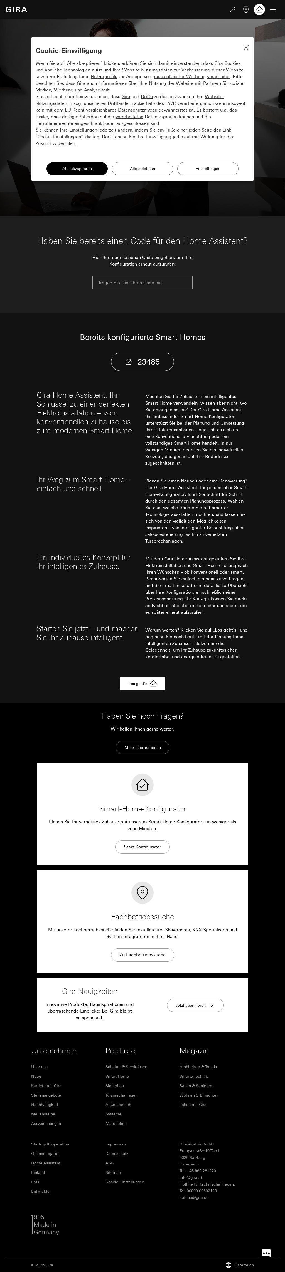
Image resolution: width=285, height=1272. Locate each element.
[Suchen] (232, 9)
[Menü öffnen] (272, 9)
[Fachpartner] (246, 9)
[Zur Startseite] (16, 9)
